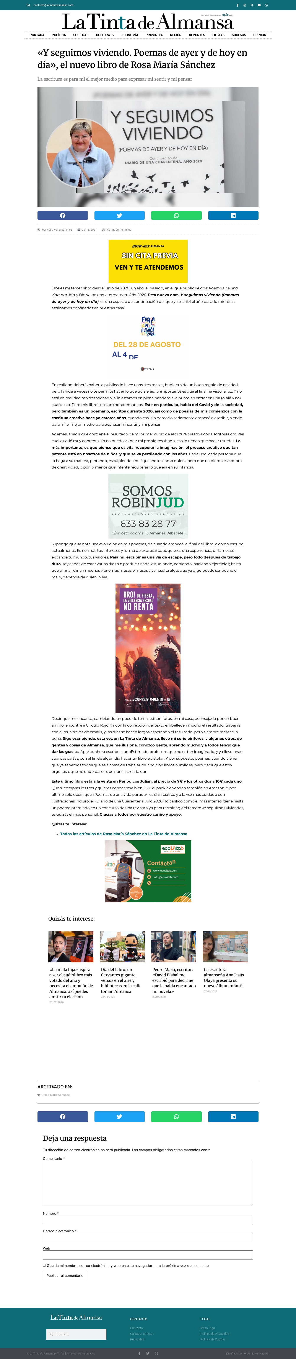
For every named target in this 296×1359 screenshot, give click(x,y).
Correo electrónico (60, 1231)
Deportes (197, 35)
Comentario (54, 1158)
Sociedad (81, 35)
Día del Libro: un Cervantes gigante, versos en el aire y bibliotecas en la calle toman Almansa (121, 980)
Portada (37, 35)
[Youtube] (259, 5)
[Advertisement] (148, 1040)
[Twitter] (148, 1353)
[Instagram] (245, 5)
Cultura (103, 35)
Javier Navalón (260, 1353)
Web (46, 1248)
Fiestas (218, 35)
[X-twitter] (252, 5)
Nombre (51, 1213)
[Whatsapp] (266, 5)
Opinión (259, 35)
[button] (62, 215)
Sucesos (239, 35)
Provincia (154, 35)
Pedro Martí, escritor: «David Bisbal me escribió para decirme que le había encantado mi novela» (174, 980)
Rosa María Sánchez (56, 1094)
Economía (130, 35)
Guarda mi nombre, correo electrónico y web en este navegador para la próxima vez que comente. (128, 1265)
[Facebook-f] (238, 5)
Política (59, 35)
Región (176, 35)
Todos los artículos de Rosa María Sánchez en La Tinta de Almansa (123, 834)
